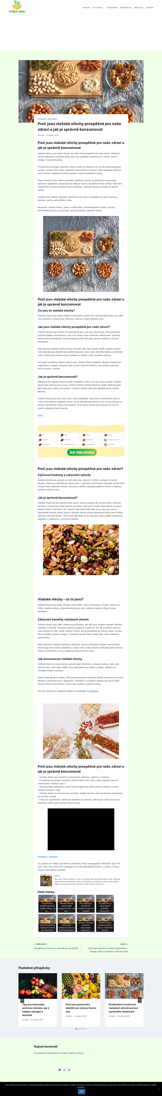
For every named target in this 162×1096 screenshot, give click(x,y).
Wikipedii (94, 691)
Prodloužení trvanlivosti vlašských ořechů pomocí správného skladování (123, 1008)
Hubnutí (86, 7)
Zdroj (40, 415)
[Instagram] (69, 1070)
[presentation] (38, 986)
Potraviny (42, 119)
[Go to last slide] (22, 1000)
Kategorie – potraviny (48, 856)
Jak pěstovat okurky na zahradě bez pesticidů (56, 946)
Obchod (149, 7)
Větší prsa (138, 7)
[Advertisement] (81, 32)
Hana (42, 135)
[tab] (76, 1028)
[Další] (140, 1000)
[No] (159, 1089)
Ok (81, 1091)
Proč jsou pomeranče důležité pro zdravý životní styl (81, 1008)
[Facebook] (60, 1070)
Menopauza (126, 7)
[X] (64, 1070)
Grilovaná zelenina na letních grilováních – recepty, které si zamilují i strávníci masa (108, 948)
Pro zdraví (53, 119)
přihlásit (79, 1053)
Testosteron (112, 7)
